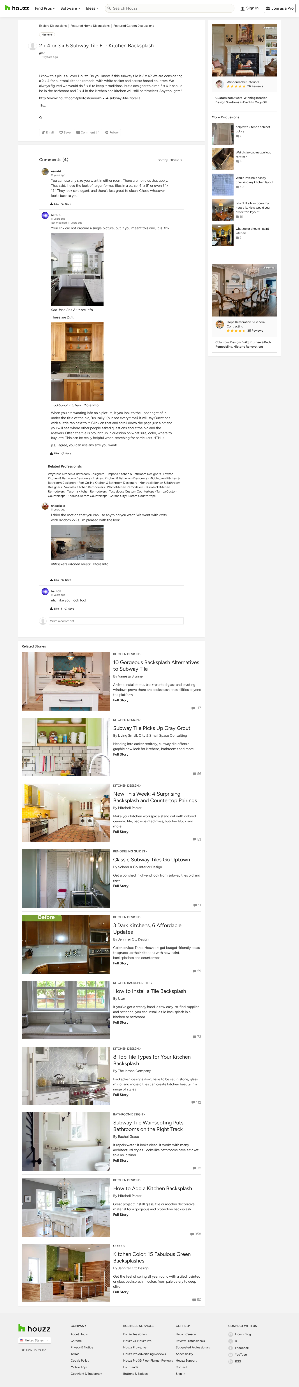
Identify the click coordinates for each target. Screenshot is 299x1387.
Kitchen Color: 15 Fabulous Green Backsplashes (152, 1257)
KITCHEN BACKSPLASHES (132, 983)
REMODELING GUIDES (129, 851)
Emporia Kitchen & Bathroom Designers (134, 474)
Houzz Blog (243, 1334)
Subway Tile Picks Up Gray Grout (151, 728)
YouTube (241, 1355)
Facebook (242, 1348)
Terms (75, 1354)
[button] (170, 160)
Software (68, 8)
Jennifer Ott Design (133, 939)
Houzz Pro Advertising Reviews (144, 1354)
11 (199, 905)
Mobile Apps (79, 1367)
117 (198, 708)
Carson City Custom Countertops (133, 496)
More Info (85, 310)
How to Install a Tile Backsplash (149, 991)
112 (198, 1102)
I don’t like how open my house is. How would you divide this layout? (253, 207)
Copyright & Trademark (86, 1374)
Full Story (120, 700)
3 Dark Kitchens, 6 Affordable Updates (147, 928)
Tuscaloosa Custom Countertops (131, 491)
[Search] (109, 8)
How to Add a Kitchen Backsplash (152, 1188)
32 (199, 1168)
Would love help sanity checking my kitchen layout (254, 180)
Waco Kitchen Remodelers (125, 487)
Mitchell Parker (129, 808)
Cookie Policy (80, 1360)
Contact (181, 1367)
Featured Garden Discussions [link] (133, 26)
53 (199, 839)
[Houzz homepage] (17, 7)
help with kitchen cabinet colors (253, 129)
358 (198, 1234)
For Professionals (135, 1334)
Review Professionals (190, 1341)
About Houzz (80, 1334)
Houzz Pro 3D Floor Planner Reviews (148, 1360)
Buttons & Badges (135, 1374)
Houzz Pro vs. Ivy (134, 1347)
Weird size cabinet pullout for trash (253, 155)
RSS (238, 1361)
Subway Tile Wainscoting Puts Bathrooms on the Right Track (148, 1125)
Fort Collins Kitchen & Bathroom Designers (108, 483)
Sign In (180, 1374)
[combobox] (169, 8)
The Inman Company (134, 1071)
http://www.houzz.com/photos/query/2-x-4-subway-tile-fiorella (89, 98)
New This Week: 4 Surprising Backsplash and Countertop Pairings (155, 797)
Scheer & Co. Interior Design (140, 867)
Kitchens (47, 34)
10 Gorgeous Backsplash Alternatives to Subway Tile (156, 665)
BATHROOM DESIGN (128, 1114)
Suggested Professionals (193, 1347)
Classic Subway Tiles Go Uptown (151, 859)
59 (199, 971)
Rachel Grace (128, 1136)
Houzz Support (186, 1360)
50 (199, 1300)
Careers (76, 1341)
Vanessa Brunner (131, 676)
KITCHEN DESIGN (126, 654)
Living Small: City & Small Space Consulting (152, 735)
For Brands (130, 1367)
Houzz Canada (186, 1334)
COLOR (118, 1246)
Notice (88, 1347)
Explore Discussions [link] (53, 26)
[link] (250, 86)
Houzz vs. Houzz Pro (137, 1341)
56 (199, 774)
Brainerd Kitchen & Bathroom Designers (120, 478)
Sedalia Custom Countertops (87, 496)
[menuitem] (45, 8)
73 (199, 1037)
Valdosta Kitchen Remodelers (84, 487)
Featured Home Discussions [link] (90, 26)
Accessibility (184, 1354)
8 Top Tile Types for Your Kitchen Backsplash (152, 1060)
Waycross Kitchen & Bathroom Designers (76, 474)
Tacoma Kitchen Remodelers (87, 491)
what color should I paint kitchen (252, 231)
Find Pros (43, 8)
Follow (113, 132)
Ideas (90, 8)
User (121, 998)
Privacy (76, 1347)
